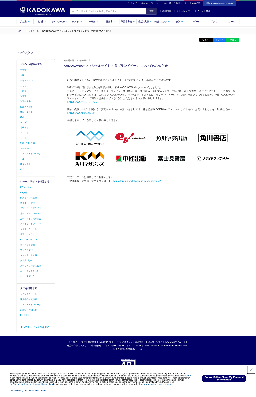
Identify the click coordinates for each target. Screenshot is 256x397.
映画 (22, 117)
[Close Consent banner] (251, 370)
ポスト (207, 40)
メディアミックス (28, 294)
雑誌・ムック (26, 112)
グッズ (214, 21)
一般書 (23, 91)
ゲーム (196, 21)
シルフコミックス (28, 229)
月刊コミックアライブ (30, 208)
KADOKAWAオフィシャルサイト (84, 102)
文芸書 (23, 70)
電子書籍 (24, 127)
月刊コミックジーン (29, 213)
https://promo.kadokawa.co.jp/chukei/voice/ (137, 181)
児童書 (23, 96)
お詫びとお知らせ (28, 310)
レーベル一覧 (165, 3)
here (189, 376)
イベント (24, 133)
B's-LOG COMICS (28, 239)
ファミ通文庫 (26, 250)
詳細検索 (166, 11)
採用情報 (92, 342)
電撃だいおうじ (27, 234)
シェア (221, 40)
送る (234, 40)
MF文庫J (24, 192)
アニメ (23, 159)
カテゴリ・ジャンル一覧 (141, 3)
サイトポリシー (134, 345)
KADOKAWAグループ (175, 342)
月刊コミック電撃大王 (30, 218)
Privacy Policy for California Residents (28, 391)
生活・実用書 (26, 106)
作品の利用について (76, 345)
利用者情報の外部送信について (128, 349)
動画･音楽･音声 (27, 143)
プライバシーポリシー (113, 345)
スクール (231, 21)
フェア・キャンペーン (30, 153)
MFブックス (26, 187)
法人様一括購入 (155, 342)
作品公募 (196, 3)
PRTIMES (24, 315)
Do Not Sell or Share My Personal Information (165, 346)
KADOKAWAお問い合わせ (81, 113)
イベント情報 (204, 11)
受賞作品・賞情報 (28, 299)
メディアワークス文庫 (30, 266)
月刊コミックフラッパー (31, 224)
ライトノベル (26, 80)
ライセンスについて (123, 342)
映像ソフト (25, 164)
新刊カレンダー (184, 11)
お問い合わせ (94, 345)
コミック (24, 86)
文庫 (22, 75)
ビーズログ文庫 (27, 245)
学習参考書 (25, 101)
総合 (22, 169)
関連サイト (181, 3)
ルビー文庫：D (27, 276)
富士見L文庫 (26, 260)
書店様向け (140, 342)
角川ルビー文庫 (27, 203)
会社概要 (73, 342)
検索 (151, 11)
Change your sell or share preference (155, 384)
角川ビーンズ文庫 (28, 198)
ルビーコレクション (29, 271)
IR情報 (82, 342)
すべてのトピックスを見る (34, 327)
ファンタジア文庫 (28, 255)
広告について (105, 342)
